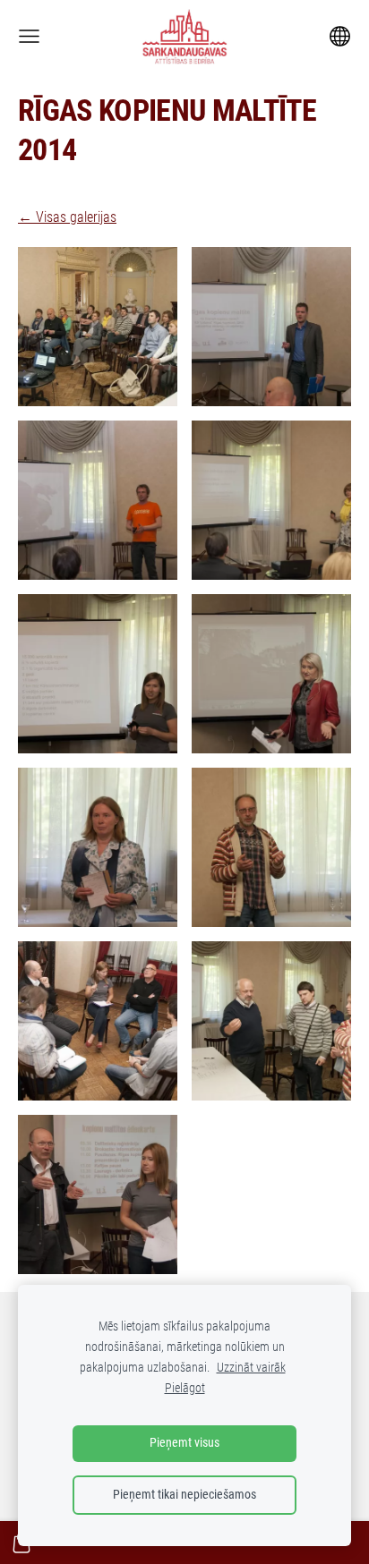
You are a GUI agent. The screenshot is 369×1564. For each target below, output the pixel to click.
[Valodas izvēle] (340, 36)
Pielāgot (185, 1388)
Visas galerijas (76, 216)
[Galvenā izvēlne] (29, 36)
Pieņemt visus (184, 1442)
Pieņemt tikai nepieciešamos (184, 1494)
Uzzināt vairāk (251, 1367)
